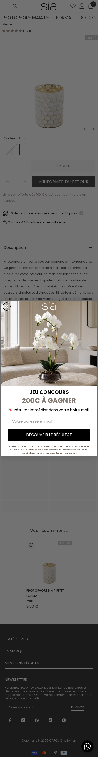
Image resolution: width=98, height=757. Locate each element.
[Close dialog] (6, 306)
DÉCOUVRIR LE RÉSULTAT (49, 434)
